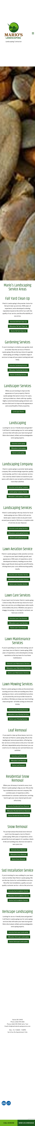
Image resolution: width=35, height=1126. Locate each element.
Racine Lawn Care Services (18, 628)
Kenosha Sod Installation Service (18, 891)
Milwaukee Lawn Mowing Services (18, 715)
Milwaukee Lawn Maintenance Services (18, 668)
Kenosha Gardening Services (18, 366)
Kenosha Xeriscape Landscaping (18, 933)
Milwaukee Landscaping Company (18, 497)
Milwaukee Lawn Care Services (18, 623)
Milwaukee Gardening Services (18, 370)
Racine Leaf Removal (18, 765)
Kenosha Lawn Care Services (18, 619)
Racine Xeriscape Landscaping (18, 942)
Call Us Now (8, 1123)
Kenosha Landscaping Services (18, 529)
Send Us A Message (26, 1123)
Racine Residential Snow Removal (18, 816)
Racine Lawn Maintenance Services (18, 673)
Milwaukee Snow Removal (18, 855)
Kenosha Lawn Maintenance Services (18, 664)
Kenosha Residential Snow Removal (18, 807)
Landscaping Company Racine (18, 492)
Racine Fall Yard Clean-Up (18, 331)
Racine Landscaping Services (18, 538)
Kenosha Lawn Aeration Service (18, 575)
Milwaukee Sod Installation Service (18, 896)
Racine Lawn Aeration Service (18, 584)
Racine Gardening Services (18, 375)
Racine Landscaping (18, 453)
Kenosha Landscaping (18, 444)
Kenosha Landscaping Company (18, 488)
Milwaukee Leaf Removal (18, 761)
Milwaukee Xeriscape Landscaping (18, 937)
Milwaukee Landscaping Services (18, 533)
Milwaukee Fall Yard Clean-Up (18, 327)
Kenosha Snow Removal (18, 850)
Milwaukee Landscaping (18, 448)
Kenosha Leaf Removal (18, 756)
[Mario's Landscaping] (13, 31)
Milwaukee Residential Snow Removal (18, 811)
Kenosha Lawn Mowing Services (18, 710)
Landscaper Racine (18, 412)
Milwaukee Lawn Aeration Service (18, 580)
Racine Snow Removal (18, 859)
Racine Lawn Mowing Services (18, 719)
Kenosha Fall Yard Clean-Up (18, 322)
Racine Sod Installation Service (18, 901)
